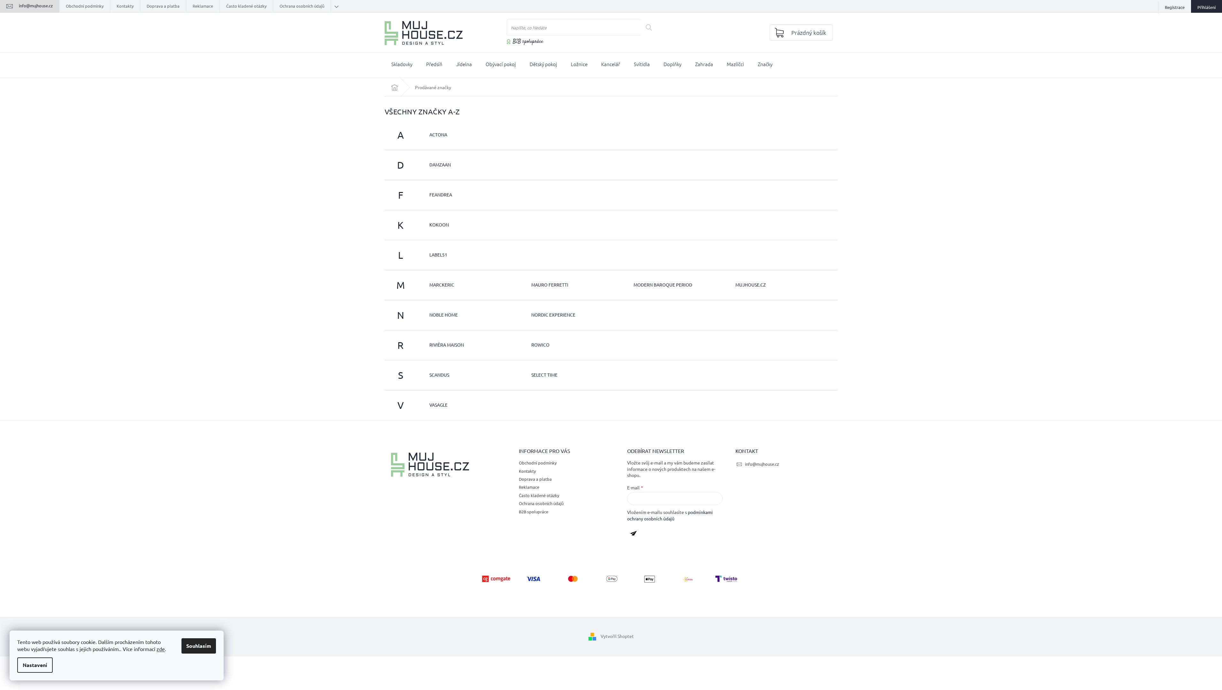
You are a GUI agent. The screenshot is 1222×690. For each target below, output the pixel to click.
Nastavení (35, 665)
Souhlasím (198, 645)
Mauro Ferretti (549, 285)
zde (161, 649)
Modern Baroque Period (663, 285)
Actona (438, 134)
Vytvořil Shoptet (617, 636)
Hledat (651, 27)
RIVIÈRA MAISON (446, 345)
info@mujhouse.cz (762, 464)
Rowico (540, 345)
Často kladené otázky (246, 6)
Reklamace (203, 6)
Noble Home (443, 315)
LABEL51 (438, 254)
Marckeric (441, 285)
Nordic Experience (553, 315)
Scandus (439, 375)
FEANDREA (440, 194)
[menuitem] (402, 65)
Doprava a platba (163, 6)
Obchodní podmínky (85, 6)
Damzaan (440, 164)
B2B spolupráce (528, 41)
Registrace (1175, 7)
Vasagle (438, 405)
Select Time (544, 375)
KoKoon (439, 224)
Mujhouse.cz (750, 285)
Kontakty (125, 6)
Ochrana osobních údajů (302, 6)
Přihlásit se (636, 534)
